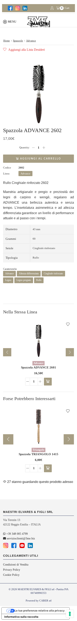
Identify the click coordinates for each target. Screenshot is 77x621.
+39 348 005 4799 (17, 533)
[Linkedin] (25, 8)
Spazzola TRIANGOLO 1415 (38, 454)
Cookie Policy (11, 574)
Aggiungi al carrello (40, 158)
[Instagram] (17, 8)
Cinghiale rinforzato (53, 273)
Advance (31, 40)
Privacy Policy (11, 569)
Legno (8, 280)
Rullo (38, 280)
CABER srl (45, 600)
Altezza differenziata (29, 273)
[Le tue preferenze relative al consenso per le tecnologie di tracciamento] (70, 614)
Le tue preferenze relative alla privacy (40, 610)
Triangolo (38, 449)
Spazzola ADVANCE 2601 (38, 367)
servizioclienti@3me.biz (20, 538)
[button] (48, 382)
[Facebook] (10, 8)
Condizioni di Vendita (15, 564)
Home (6, 40)
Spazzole (18, 40)
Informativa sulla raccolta (21, 616)
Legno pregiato (23, 280)
